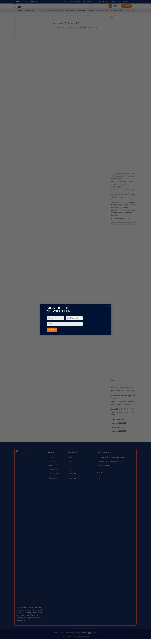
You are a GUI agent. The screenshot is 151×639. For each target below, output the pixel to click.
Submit (52, 329)
